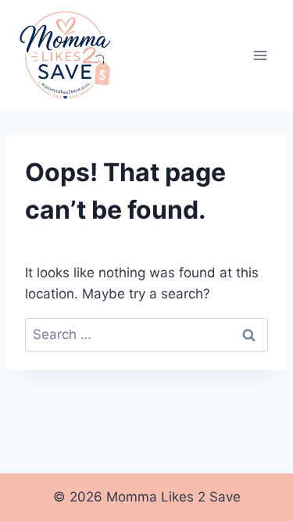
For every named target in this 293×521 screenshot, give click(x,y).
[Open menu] (259, 55)
